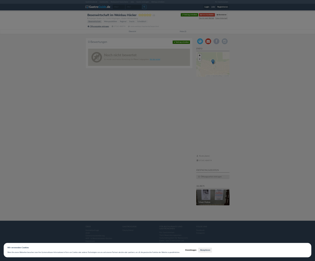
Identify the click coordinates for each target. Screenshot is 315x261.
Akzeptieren (205, 250)
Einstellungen (190, 250)
